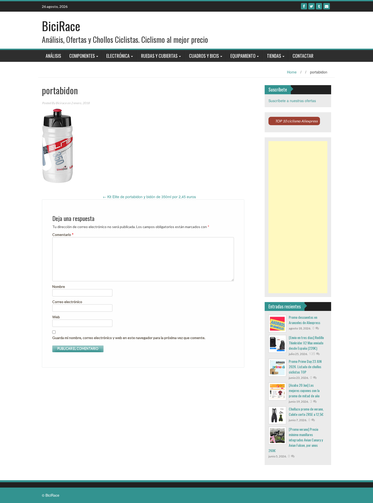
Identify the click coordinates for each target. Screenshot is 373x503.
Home (292, 71)
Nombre (58, 286)
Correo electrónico (67, 302)
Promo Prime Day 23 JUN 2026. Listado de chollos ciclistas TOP (305, 367)
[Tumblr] (319, 6)
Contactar (303, 55)
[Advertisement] (298, 217)
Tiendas (274, 55)
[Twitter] (311, 6)
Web (56, 317)
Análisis (53, 55)
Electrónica (118, 55)
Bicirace (61, 103)
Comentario (63, 234)
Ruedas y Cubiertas (159, 55)
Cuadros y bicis (204, 55)
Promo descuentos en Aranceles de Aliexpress (304, 319)
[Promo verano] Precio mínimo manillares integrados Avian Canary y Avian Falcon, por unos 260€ (295, 439)
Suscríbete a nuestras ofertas (292, 100)
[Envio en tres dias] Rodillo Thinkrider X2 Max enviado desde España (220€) (306, 343)
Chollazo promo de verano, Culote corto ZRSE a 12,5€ (306, 411)
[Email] (326, 6)
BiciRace (61, 26)
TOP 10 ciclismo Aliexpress (296, 121)
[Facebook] (304, 6)
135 (312, 353)
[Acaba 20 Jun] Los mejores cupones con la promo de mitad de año (304, 390)
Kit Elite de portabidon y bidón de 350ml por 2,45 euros (149, 196)
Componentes (82, 55)
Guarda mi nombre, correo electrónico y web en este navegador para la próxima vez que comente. (128, 338)
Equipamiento (243, 55)
